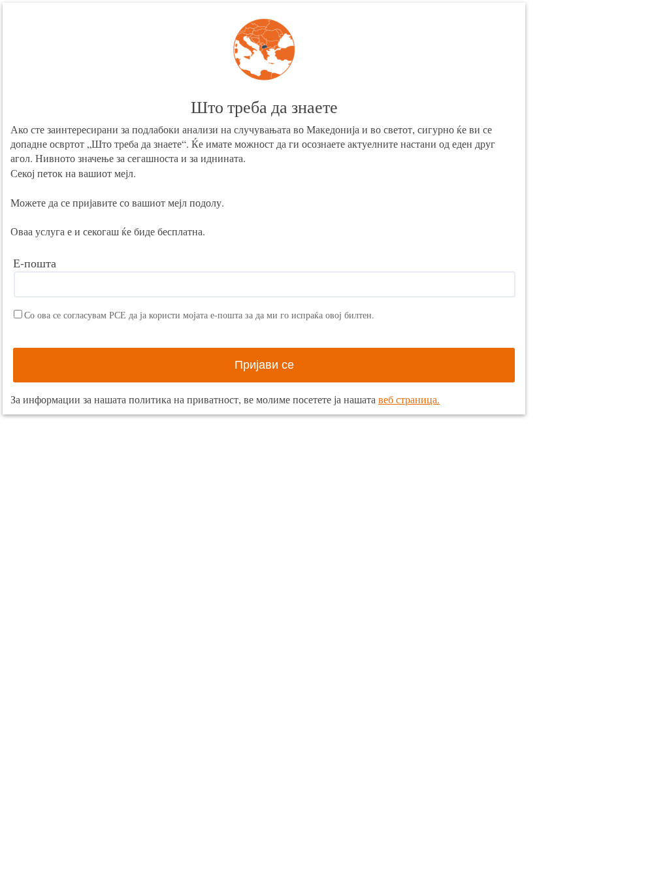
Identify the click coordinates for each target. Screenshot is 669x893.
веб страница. (409, 399)
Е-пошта (34, 263)
